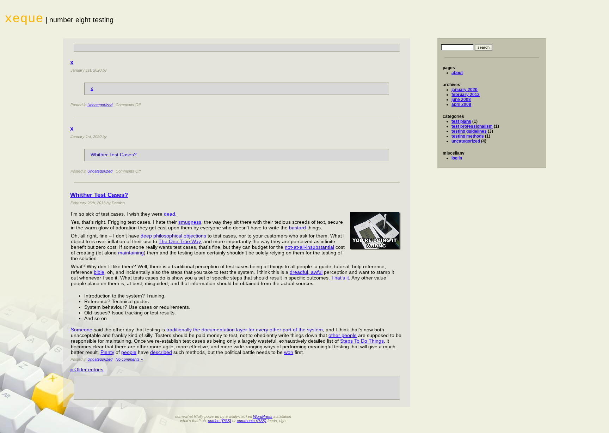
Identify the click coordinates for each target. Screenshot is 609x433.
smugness (189, 222)
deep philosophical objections (173, 236)
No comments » (129, 359)
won (288, 352)
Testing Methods (467, 136)
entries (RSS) (219, 421)
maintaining (131, 252)
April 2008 (461, 104)
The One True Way (180, 241)
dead (169, 214)
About (457, 72)
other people (342, 335)
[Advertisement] (236, 47)
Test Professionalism (472, 126)
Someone (81, 329)
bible (99, 272)
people (128, 352)
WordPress (262, 416)
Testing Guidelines (469, 131)
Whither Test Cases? (114, 154)
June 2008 (461, 99)
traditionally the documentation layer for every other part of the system (244, 329)
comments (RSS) (251, 421)
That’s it (340, 278)
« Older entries (86, 369)
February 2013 (465, 94)
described (161, 352)
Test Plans (461, 121)
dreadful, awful (306, 272)
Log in (456, 158)
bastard (297, 227)
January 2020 (464, 89)
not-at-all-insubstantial (309, 247)
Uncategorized (465, 141)
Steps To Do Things (362, 341)
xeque (24, 19)
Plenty (107, 352)
